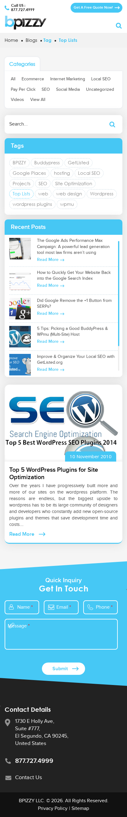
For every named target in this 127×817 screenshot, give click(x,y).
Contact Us (28, 777)
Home (11, 40)
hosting (62, 173)
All (13, 79)
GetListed (78, 162)
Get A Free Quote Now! (93, 7)
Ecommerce (33, 79)
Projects (22, 183)
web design (69, 193)
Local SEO (101, 79)
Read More (48, 259)
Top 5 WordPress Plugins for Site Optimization (53, 473)
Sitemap (80, 808)
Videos (17, 99)
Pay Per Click (23, 89)
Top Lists (21, 193)
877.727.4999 (23, 10)
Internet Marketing (67, 79)
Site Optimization (73, 183)
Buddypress (47, 162)
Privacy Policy (53, 808)
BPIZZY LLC (31, 801)
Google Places (29, 173)
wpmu (67, 204)
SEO (46, 89)
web (43, 193)
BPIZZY (19, 162)
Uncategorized (100, 89)
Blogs (31, 40)
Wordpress (101, 193)
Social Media (68, 89)
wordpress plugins (32, 204)
